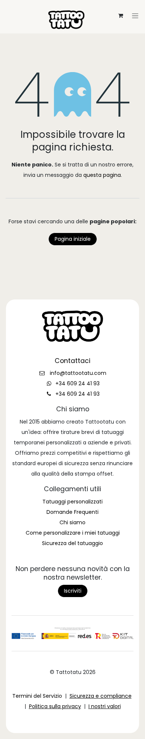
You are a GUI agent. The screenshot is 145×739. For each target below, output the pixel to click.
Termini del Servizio (37, 696)
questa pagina (102, 175)
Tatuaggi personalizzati (72, 501)
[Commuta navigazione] (72, 6)
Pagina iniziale (73, 239)
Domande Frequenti (72, 512)
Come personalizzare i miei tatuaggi (73, 533)
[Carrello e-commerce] (120, 15)
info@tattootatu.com (78, 373)
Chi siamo (72, 522)
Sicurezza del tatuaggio (72, 543)
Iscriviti (72, 590)
